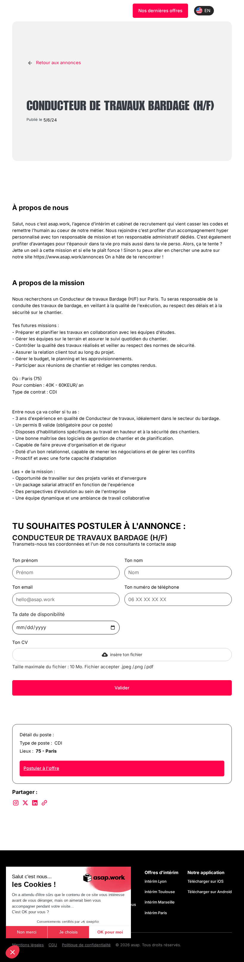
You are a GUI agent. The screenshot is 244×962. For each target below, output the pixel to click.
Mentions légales (28, 945)
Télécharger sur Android (209, 892)
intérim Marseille (160, 902)
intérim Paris (156, 913)
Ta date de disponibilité (38, 614)
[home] (41, 10)
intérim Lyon (156, 881)
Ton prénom (25, 560)
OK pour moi (110, 932)
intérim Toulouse (160, 892)
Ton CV (20, 642)
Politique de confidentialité (86, 945)
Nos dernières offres (160, 10)
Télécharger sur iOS (205, 881)
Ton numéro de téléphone (151, 587)
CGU (53, 945)
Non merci (26, 932)
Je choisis (68, 932)
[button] (12, 952)
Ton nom (133, 560)
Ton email (22, 587)
